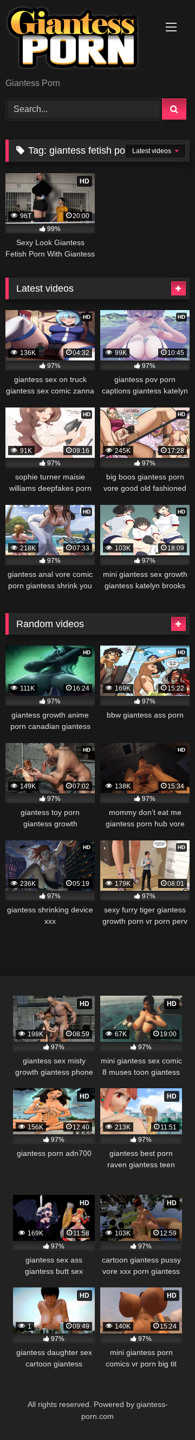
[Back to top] (161, 1407)
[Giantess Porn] (79, 39)
